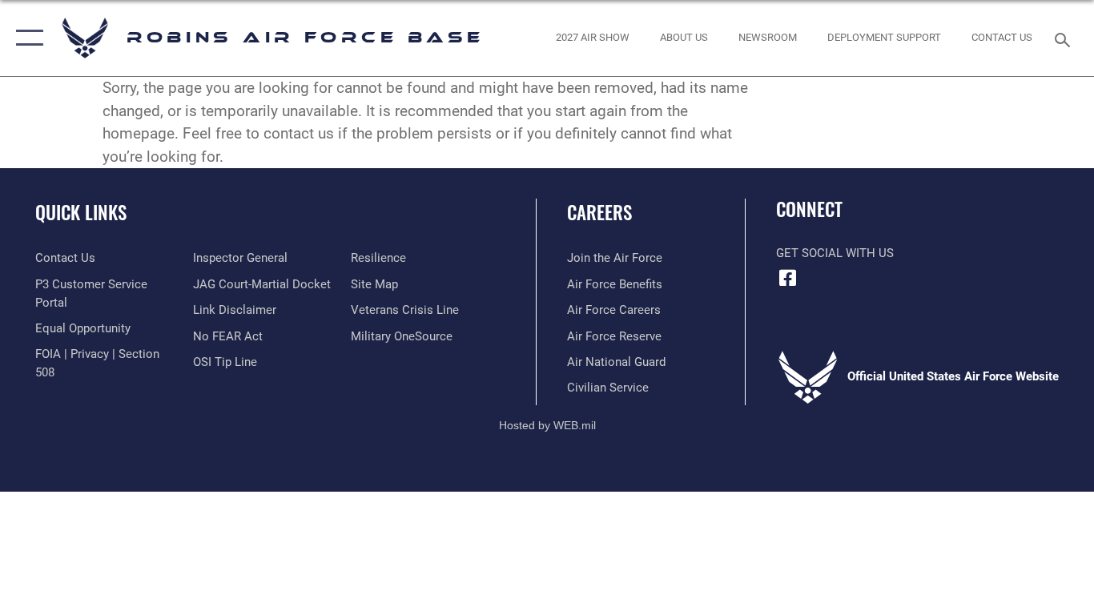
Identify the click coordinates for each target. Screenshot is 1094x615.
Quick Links (81, 212)
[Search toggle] (1065, 38)
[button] (26, 38)
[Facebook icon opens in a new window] (788, 278)
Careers (599, 212)
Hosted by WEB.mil (547, 425)
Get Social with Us (835, 253)
